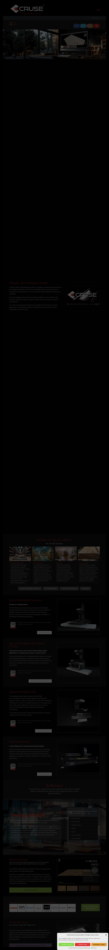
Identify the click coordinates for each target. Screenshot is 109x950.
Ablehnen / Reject (82, 944)
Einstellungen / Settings (99, 944)
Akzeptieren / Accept (66, 944)
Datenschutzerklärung (84, 948)
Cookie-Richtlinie (73, 948)
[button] (106, 935)
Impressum (94, 948)
